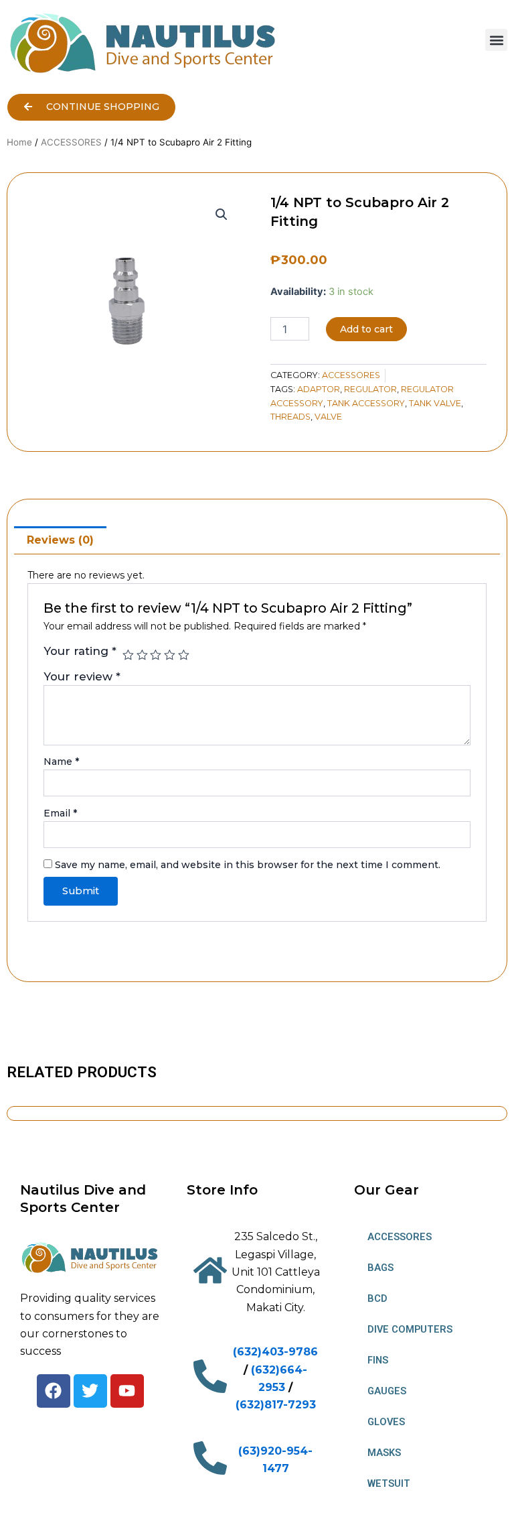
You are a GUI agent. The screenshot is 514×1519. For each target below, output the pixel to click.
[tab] (60, 540)
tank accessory (366, 403)
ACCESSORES (71, 142)
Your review (82, 676)
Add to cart (366, 329)
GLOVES (386, 1422)
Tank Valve (435, 403)
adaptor (318, 389)
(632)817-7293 (276, 1404)
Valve (328, 417)
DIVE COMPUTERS (409, 1329)
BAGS (380, 1268)
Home (19, 142)
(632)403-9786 (275, 1351)
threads (290, 417)
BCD (377, 1298)
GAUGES (386, 1391)
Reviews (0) (60, 540)
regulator (370, 389)
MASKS (384, 1453)
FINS (377, 1360)
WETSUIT (388, 1483)
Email (60, 813)
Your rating (80, 651)
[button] (496, 40)
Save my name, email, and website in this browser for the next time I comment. (247, 865)
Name (61, 761)
